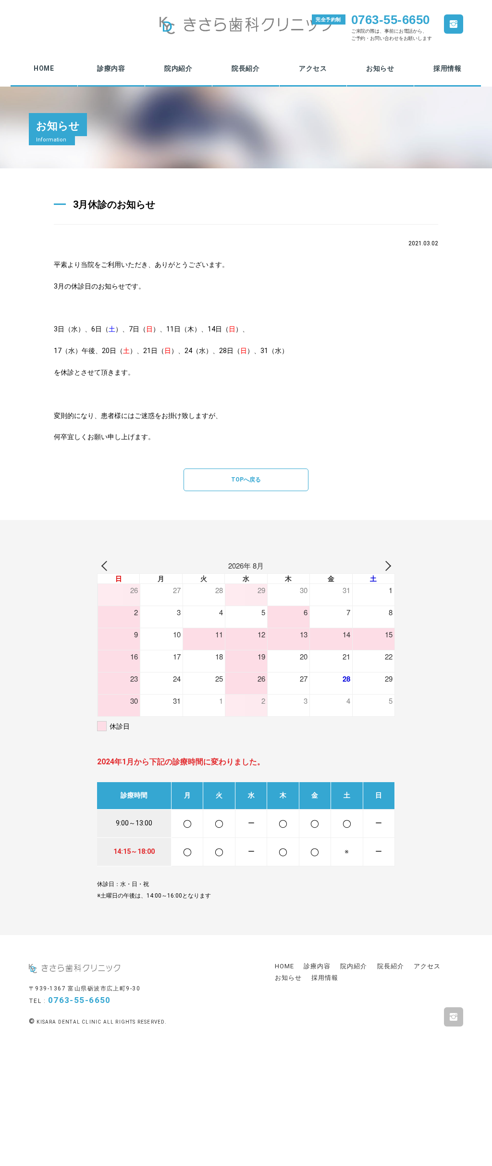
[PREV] (106, 565)
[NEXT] (386, 565)
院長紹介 (246, 68)
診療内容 (111, 68)
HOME (44, 68)
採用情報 (447, 68)
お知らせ (380, 68)
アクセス (313, 68)
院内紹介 (178, 68)
